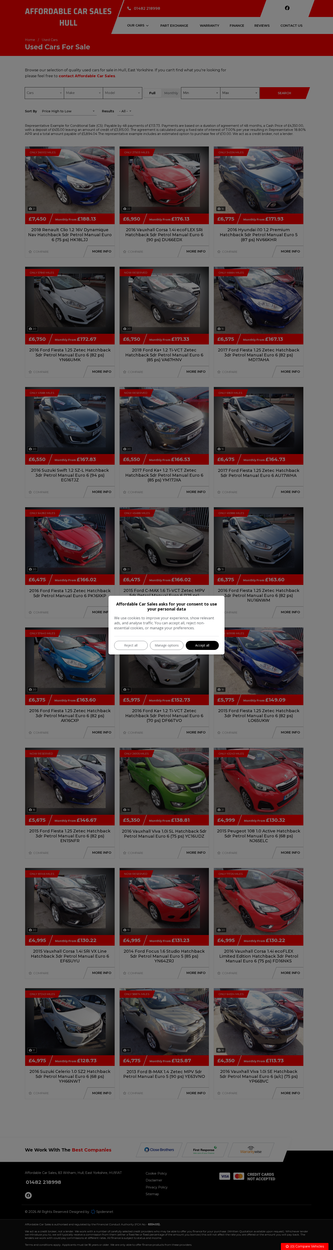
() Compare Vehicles (306, 1246)
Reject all (131, 645)
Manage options (167, 645)
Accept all (202, 645)
